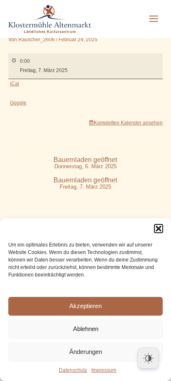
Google (18, 103)
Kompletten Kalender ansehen (128, 123)
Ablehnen (85, 328)
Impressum (103, 370)
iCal (14, 84)
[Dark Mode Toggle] (148, 358)
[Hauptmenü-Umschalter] (153, 19)
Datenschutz (73, 370)
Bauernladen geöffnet (85, 163)
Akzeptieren (85, 305)
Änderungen (85, 351)
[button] (158, 228)
